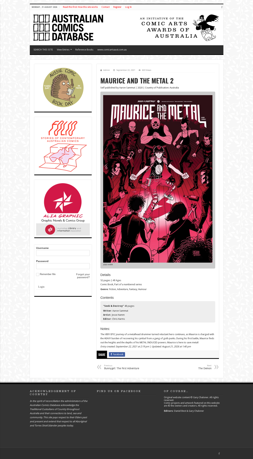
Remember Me (48, 274)
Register (117, 7)
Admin (106, 70)
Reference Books (84, 49)
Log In (128, 7)
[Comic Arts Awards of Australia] (179, 27)
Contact (105, 7)
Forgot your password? (83, 276)
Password (42, 261)
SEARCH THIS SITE (43, 49)
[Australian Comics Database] (69, 26)
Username (42, 247)
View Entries (63, 49)
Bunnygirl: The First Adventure (121, 367)
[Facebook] (222, 7)
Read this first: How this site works (80, 7)
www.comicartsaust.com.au (112, 49)
